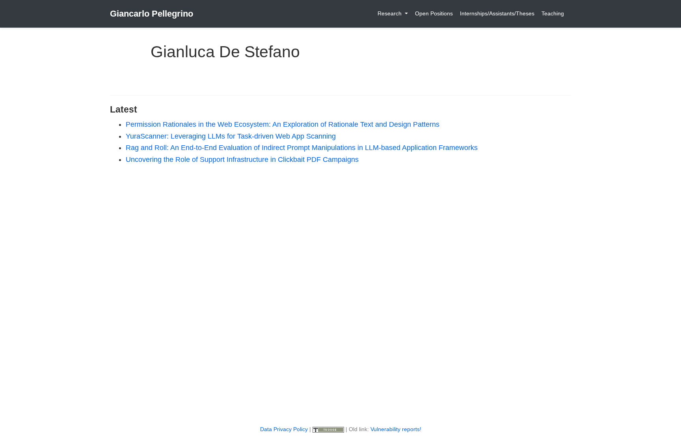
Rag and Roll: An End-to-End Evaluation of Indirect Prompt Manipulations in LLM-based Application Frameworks (302, 148)
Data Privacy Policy (284, 429)
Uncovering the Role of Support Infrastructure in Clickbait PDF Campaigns (242, 159)
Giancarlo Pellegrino (151, 14)
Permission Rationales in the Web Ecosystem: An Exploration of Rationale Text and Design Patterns (282, 124)
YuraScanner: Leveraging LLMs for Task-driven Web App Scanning (231, 136)
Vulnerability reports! (395, 429)
